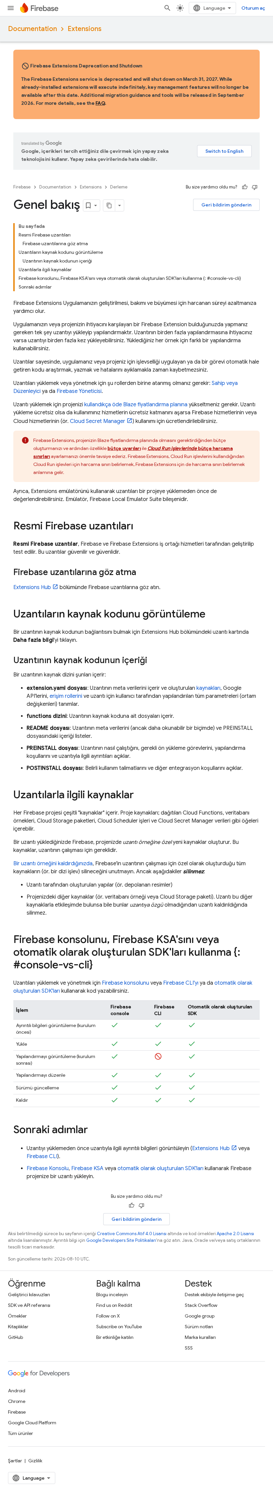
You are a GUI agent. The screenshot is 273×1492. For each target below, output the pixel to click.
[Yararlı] (245, 187)
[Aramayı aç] (167, 8)
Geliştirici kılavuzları (29, 1295)
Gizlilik (35, 1460)
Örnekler (17, 1316)
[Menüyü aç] (10, 8)
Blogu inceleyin (112, 1295)
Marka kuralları (200, 1337)
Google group (199, 1316)
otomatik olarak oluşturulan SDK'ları (160, 1168)
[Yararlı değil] (255, 187)
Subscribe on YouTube (119, 1327)
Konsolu (48, 1168)
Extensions (85, 29)
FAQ (100, 103)
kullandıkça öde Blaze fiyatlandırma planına (135, 404)
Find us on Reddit (114, 1305)
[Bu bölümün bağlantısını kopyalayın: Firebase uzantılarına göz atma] (142, 573)
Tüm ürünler (20, 1433)
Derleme (119, 187)
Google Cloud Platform (32, 1423)
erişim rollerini (66, 696)
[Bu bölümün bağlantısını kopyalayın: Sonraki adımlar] (94, 1130)
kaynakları (208, 688)
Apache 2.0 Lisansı (235, 1233)
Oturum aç (253, 8)
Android (16, 1391)
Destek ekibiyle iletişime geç (214, 1295)
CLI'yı (180, 983)
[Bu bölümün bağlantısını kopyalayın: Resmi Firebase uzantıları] (139, 527)
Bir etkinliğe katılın (115, 1337)
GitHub (15, 1337)
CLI (42, 1156)
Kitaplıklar (18, 1327)
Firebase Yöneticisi (79, 391)
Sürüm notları (199, 1327)
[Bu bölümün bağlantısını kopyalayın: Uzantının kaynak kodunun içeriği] (153, 661)
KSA (87, 1168)
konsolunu (125, 983)
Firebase (22, 187)
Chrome (16, 1401)
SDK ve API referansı (29, 1305)
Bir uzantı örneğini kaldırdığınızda (53, 863)
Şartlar (15, 1460)
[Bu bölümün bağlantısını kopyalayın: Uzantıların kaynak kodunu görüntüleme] (212, 615)
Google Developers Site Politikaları (121, 1240)
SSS (189, 1348)
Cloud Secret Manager (97, 421)
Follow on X (108, 1316)
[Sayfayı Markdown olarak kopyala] (109, 205)
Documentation (32, 29)
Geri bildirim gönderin (226, 205)
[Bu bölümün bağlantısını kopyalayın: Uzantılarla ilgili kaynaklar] (140, 796)
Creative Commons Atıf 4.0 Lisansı (131, 1233)
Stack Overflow (201, 1305)
